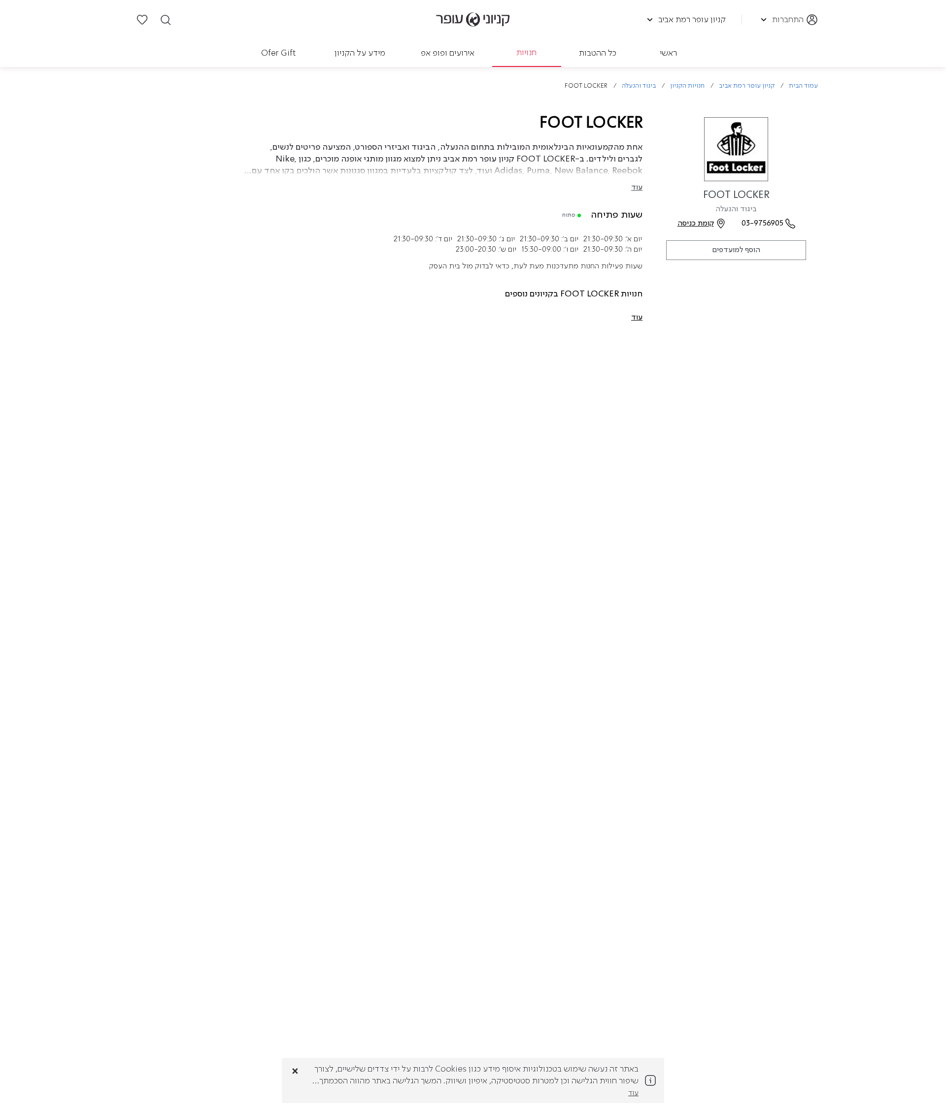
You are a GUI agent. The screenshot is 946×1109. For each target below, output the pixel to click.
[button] (636, 318)
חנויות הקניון (687, 86)
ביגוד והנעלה (639, 86)
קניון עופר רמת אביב (747, 86)
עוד (636, 188)
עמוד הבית (803, 86)
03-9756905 (762, 224)
